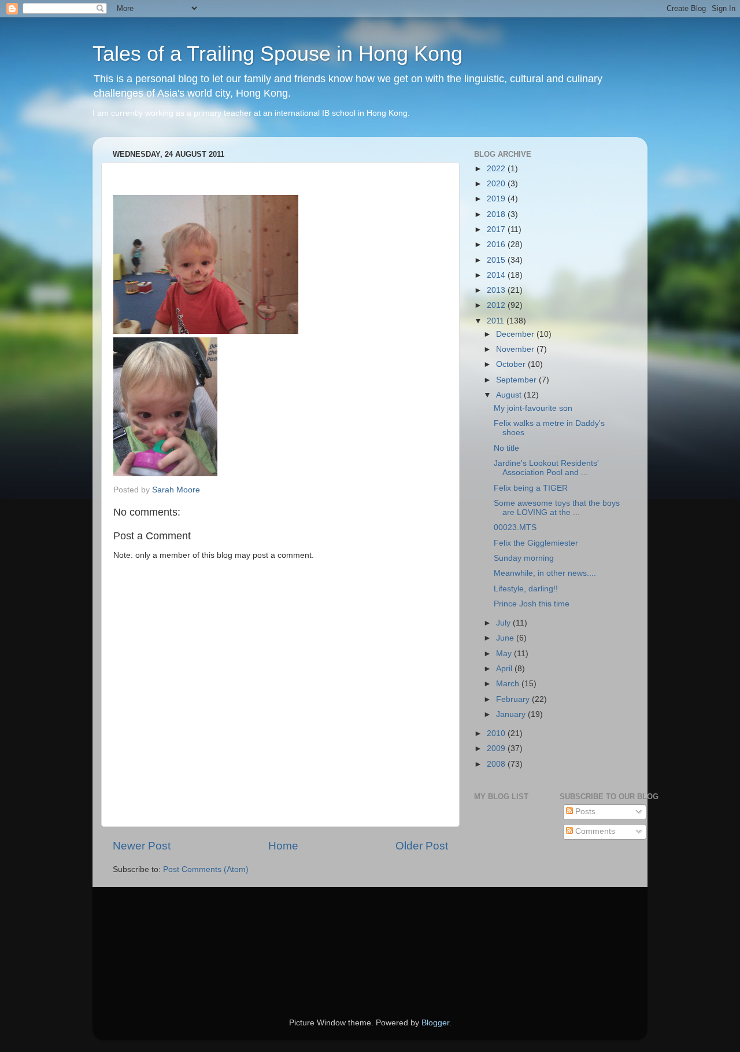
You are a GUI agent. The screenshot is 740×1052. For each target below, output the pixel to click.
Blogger (435, 1022)
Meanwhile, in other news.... (545, 573)
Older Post (421, 846)
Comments (594, 831)
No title (506, 448)
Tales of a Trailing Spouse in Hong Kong (277, 53)
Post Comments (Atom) (206, 869)
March (508, 683)
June (506, 638)
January (512, 714)
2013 (497, 290)
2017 (497, 229)
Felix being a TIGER (531, 488)
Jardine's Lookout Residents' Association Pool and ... (546, 468)
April (505, 668)
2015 (497, 260)
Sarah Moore (176, 489)
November (516, 349)
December (516, 334)
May (505, 653)
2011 (496, 321)
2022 (497, 168)
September (517, 380)
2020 (497, 183)
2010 (497, 733)
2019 (497, 198)
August (510, 395)
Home (283, 846)
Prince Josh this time (531, 603)
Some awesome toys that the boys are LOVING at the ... (557, 508)
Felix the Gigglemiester (536, 543)
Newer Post (142, 846)
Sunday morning (524, 558)
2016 (497, 244)
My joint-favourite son (533, 408)
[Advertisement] (165, 936)
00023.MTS (515, 527)
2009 (497, 748)
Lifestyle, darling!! (526, 588)
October (512, 364)
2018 (497, 214)
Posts (584, 811)
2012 (497, 305)
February (514, 699)
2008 (497, 764)
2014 (497, 275)
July (504, 623)
